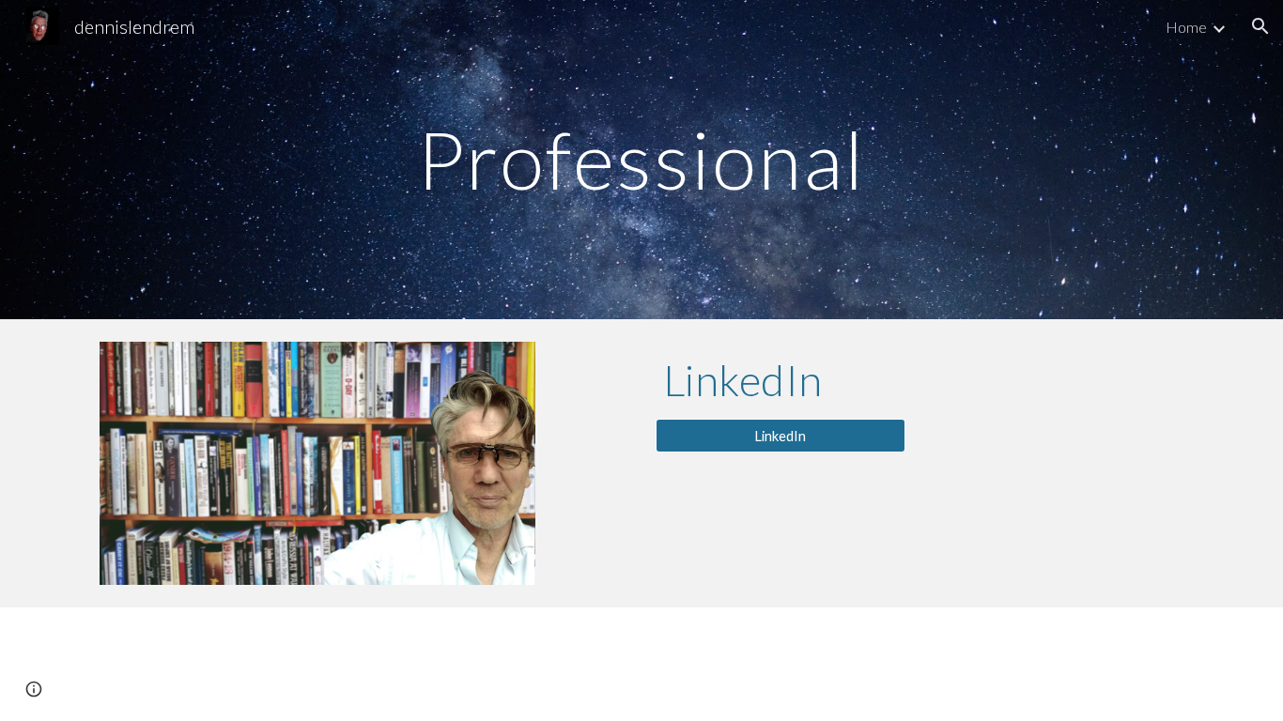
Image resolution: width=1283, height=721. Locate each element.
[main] (641, 159)
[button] (1260, 26)
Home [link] (1186, 27)
